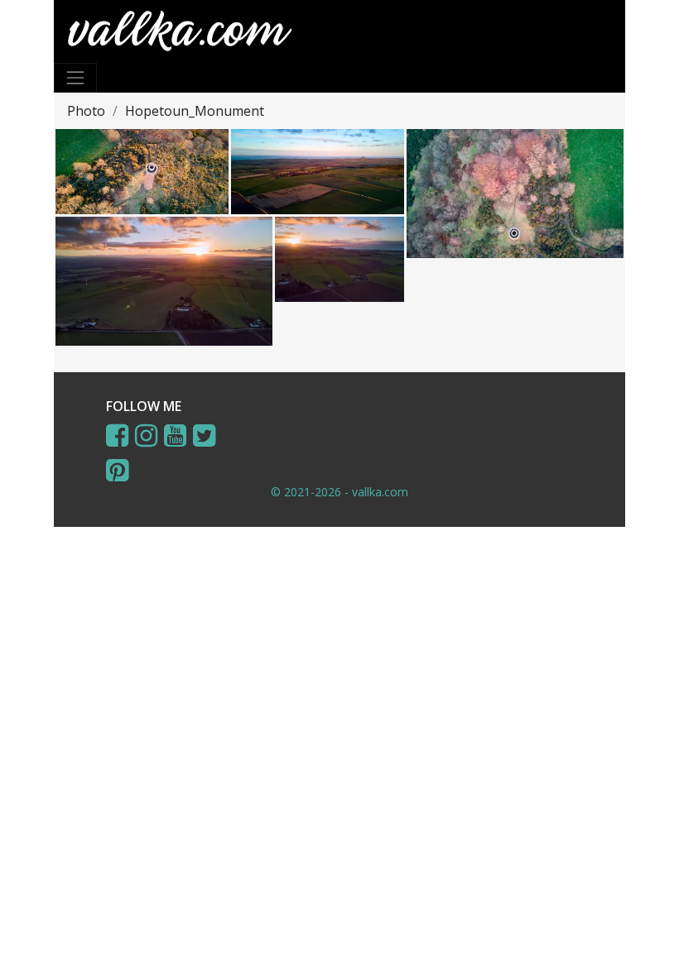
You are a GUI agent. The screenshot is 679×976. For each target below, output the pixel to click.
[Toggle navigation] (75, 78)
